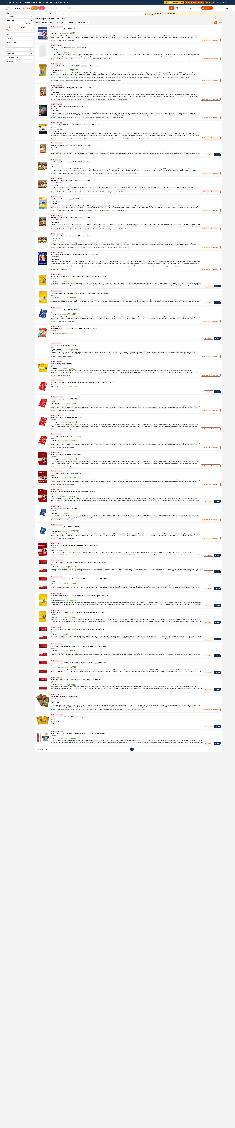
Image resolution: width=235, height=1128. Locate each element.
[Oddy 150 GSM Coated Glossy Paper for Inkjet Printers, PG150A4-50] (43, 512)
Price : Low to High (67, 22)
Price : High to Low (82, 22)
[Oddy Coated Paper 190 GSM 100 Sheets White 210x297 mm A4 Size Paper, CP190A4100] (43, 633)
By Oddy (53, 31)
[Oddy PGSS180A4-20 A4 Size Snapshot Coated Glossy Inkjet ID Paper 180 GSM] (43, 368)
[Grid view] (220, 22)
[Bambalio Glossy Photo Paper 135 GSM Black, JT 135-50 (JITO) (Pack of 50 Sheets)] (43, 110)
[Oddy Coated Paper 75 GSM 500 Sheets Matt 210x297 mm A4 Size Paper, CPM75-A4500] (43, 583)
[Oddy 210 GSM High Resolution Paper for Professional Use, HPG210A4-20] (43, 477)
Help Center (208, 8)
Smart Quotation (183, 8)
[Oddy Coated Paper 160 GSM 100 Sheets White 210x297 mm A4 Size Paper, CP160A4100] (43, 650)
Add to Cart (208, 155)
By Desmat (54, 698)
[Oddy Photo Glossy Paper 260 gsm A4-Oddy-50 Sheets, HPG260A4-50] (43, 440)
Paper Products (55, 14)
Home (38, 14)
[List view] (215, 22)
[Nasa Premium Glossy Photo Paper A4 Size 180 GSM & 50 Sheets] (43, 92)
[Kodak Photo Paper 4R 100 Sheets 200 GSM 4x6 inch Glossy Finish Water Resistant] (43, 129)
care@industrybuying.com (58, 2)
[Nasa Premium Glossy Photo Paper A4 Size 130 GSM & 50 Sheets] (43, 222)
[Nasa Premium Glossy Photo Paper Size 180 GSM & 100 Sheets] (43, 203)
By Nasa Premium (56, 90)
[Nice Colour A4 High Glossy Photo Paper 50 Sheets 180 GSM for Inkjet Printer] (43, 259)
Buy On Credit (196, 8)
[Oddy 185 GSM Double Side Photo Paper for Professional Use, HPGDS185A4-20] (43, 549)
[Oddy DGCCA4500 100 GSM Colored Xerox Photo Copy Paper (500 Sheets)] (43, 332)
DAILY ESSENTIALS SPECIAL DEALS (39, 8)
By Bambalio (54, 108)
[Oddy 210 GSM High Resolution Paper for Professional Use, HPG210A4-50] (43, 459)
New (57, 22)
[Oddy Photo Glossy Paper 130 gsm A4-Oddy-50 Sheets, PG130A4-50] (43, 33)
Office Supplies (45, 14)
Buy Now (217, 155)
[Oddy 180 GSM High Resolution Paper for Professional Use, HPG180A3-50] (43, 496)
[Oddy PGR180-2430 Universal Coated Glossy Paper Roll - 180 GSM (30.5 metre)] (43, 349)
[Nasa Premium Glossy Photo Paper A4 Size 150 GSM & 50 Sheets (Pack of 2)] (43, 240)
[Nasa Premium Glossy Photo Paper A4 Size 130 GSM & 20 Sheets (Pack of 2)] (43, 185)
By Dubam (54, 49)
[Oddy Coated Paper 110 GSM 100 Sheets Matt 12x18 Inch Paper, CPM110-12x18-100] (43, 684)
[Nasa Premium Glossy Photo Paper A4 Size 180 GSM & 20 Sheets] (43, 149)
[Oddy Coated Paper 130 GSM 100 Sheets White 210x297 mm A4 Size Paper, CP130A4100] (43, 667)
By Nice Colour (55, 257)
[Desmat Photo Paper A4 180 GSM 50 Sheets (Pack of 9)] (43, 701)
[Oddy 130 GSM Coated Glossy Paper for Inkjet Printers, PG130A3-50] (43, 531)
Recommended (47, 22)
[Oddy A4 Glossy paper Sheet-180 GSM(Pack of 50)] (43, 721)
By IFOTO (53, 68)
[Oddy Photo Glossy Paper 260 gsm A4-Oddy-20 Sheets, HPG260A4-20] (43, 422)
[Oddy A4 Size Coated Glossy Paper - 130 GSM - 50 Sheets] (43, 314)
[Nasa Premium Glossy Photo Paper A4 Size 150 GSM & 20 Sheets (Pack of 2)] (43, 166)
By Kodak (53, 127)
